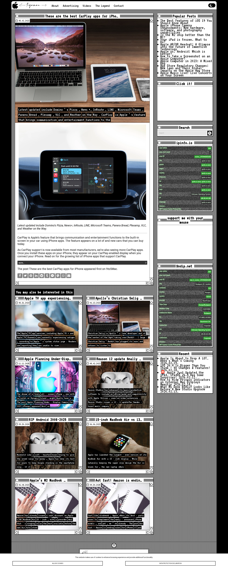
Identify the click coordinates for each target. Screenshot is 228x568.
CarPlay (22, 237)
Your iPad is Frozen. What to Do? (183, 40)
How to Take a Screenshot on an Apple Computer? (185, 57)
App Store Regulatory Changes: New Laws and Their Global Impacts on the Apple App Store (185, 68)
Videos (87, 5)
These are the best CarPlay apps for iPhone (56, 269)
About (55, 5)
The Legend (102, 5)
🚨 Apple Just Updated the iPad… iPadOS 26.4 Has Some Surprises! (182, 374)
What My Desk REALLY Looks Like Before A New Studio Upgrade (185, 388)
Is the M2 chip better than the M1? (185, 36)
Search (210, 133)
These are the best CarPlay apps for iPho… (81, 16)
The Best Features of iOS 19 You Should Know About (186, 21)
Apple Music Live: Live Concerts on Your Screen (186, 74)
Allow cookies (57, 563)
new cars (116, 240)
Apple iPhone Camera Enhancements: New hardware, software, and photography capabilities (182, 28)
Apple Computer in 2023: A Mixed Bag (186, 62)
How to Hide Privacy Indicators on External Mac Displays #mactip (185, 381)
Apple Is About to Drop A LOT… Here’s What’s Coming (184, 359)
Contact (119, 5)
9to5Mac (111, 269)
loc (185, 181)
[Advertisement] (185, 103)
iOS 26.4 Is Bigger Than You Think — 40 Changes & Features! (185, 366)
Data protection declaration (170, 563)
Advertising (70, 5)
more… (21, 262)
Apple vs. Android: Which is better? (182, 52)
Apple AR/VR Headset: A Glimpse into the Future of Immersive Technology (185, 46)
